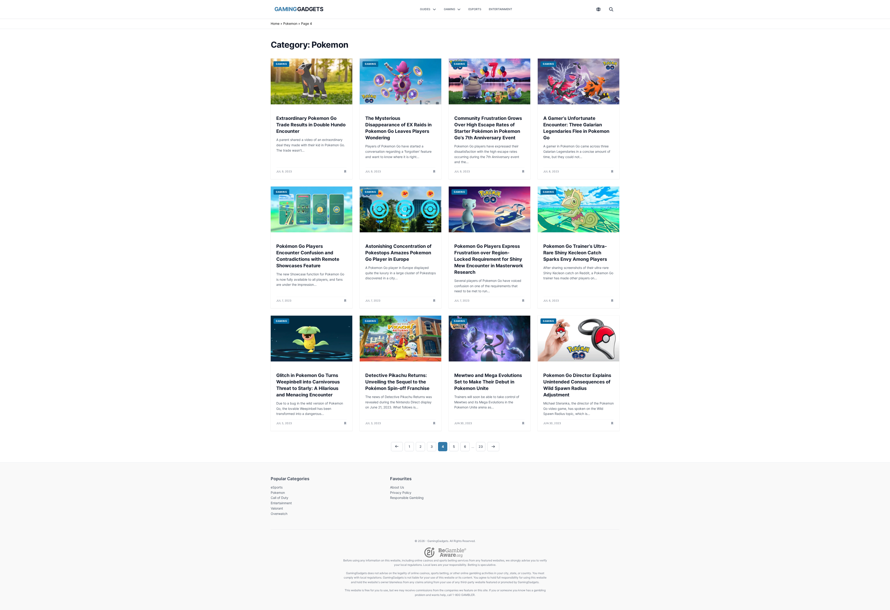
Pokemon (290, 23)
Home (275, 23)
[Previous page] (397, 446)
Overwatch (279, 514)
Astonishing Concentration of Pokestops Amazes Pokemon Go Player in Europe (398, 252)
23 (481, 446)
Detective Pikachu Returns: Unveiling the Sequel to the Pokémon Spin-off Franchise (397, 382)
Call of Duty (279, 498)
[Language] (598, 9)
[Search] (611, 9)
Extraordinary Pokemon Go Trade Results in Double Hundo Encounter (311, 124)
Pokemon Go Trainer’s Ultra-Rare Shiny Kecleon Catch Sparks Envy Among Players (575, 252)
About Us (397, 487)
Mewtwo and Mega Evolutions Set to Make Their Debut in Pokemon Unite (488, 382)
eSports (277, 487)
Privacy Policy (400, 493)
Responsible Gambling (407, 498)
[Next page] (493, 446)
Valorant (277, 508)
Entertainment (281, 503)
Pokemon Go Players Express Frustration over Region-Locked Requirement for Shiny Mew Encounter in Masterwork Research (488, 259)
